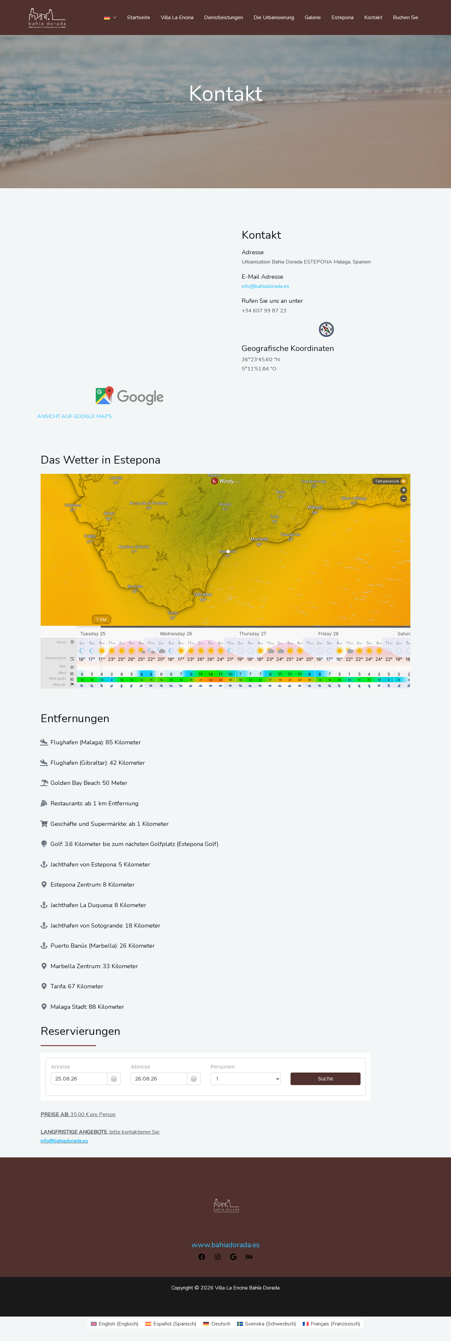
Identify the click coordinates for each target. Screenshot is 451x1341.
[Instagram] (218, 1259)
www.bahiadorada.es (225, 1245)
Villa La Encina (177, 17)
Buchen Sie (405, 17)
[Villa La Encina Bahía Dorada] (47, 17)
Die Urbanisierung (274, 17)
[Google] (233, 1259)
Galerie (313, 17)
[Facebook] (202, 1259)
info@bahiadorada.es (265, 286)
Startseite (138, 17)
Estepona (342, 17)
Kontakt (373, 17)
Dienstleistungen (223, 17)
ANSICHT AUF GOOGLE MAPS (74, 416)
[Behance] (249, 1259)
